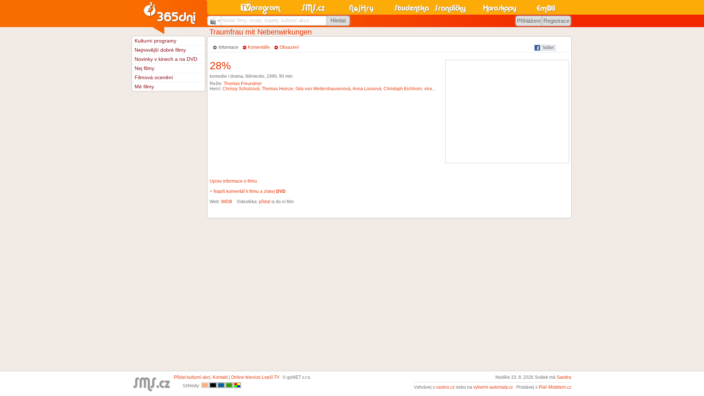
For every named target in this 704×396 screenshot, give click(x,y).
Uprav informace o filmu (233, 181)
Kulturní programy (155, 41)
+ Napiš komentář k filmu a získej (248, 191)
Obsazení (289, 47)
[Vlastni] (237, 385)
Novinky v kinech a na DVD (166, 59)
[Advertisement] (507, 111)
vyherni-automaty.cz (493, 387)
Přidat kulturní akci (192, 377)
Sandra (564, 377)
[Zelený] (229, 385)
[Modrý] (221, 385)
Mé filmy (144, 86)
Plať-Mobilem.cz (555, 387)
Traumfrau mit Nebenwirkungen (260, 32)
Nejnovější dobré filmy (160, 50)
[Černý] (213, 385)
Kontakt (220, 377)
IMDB (226, 201)
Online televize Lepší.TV (255, 377)
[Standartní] (205, 385)
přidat (264, 201)
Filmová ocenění (154, 77)
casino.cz (445, 387)
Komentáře (259, 47)
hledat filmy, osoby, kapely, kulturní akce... (267, 20)
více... (430, 88)
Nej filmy (144, 68)
